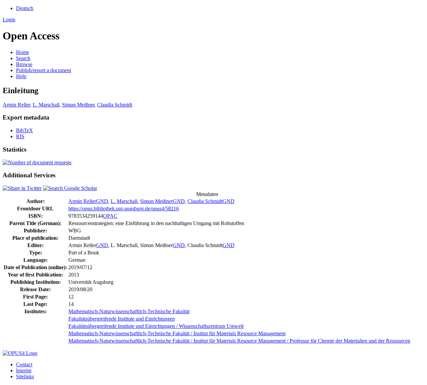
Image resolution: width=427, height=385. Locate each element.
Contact (24, 364)
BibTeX (24, 130)
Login (9, 19)
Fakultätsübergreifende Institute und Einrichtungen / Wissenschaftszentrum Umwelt (156, 326)
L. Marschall (46, 105)
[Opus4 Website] (20, 353)
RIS (20, 136)
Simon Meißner (78, 105)
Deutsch (24, 8)
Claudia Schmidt (114, 105)
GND (102, 201)
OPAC (110, 216)
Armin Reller (16, 105)
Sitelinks (25, 376)
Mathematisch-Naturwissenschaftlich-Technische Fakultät (128, 311)
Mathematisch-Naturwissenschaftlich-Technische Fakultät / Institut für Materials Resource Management (177, 333)
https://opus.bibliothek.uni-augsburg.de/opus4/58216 (123, 208)
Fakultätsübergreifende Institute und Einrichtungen (121, 319)
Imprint (23, 370)
